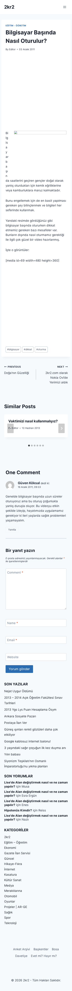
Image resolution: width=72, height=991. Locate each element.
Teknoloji (10, 923)
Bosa (55, 949)
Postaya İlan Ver (15, 723)
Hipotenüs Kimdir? (18, 810)
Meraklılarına (13, 891)
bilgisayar (13, 349)
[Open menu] (64, 7)
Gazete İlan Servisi (17, 853)
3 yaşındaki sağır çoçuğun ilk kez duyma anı (35, 748)
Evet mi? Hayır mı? (44, 956)
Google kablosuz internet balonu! (27, 741)
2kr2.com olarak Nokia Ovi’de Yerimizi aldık (56, 374)
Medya (9, 885)
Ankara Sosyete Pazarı (20, 716)
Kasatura (10, 874)
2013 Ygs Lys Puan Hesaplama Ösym (30, 709)
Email (12, 640)
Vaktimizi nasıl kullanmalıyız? (33, 421)
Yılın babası (12, 754)
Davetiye (21, 956)
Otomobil (10, 896)
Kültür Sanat (12, 880)
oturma (41, 349)
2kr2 (7, 837)
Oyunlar (9, 901)
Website (13, 657)
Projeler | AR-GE (15, 907)
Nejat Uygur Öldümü (18, 691)
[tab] (29, 445)
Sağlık (8, 912)
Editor (12, 49)
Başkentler (41, 949)
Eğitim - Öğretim (16, 25)
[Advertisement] (36, 93)
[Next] (61, 428)
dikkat (28, 349)
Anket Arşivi (21, 949)
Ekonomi (10, 848)
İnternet (9, 869)
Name (12, 623)
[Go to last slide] (10, 428)
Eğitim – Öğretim (15, 842)
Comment (15, 572)
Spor (7, 917)
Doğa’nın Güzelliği (16, 370)
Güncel (9, 858)
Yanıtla (12, 529)
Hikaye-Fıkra (13, 864)
